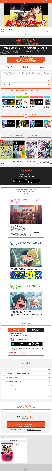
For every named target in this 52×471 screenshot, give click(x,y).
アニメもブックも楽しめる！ (8, 67)
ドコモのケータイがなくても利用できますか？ (12, 385)
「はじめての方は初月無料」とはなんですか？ (12, 377)
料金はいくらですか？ (8, 369)
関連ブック (27, 34)
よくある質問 (42, 67)
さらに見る (26, 75)
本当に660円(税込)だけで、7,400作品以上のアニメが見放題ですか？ (17, 373)
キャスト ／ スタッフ (6, 84)
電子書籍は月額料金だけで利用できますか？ (12, 396)
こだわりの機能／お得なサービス (25, 67)
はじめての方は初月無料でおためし (26, 60)
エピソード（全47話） (6, 80)
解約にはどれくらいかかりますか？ (10, 392)
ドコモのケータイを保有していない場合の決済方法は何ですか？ (16, 389)
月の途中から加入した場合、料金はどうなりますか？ (13, 381)
